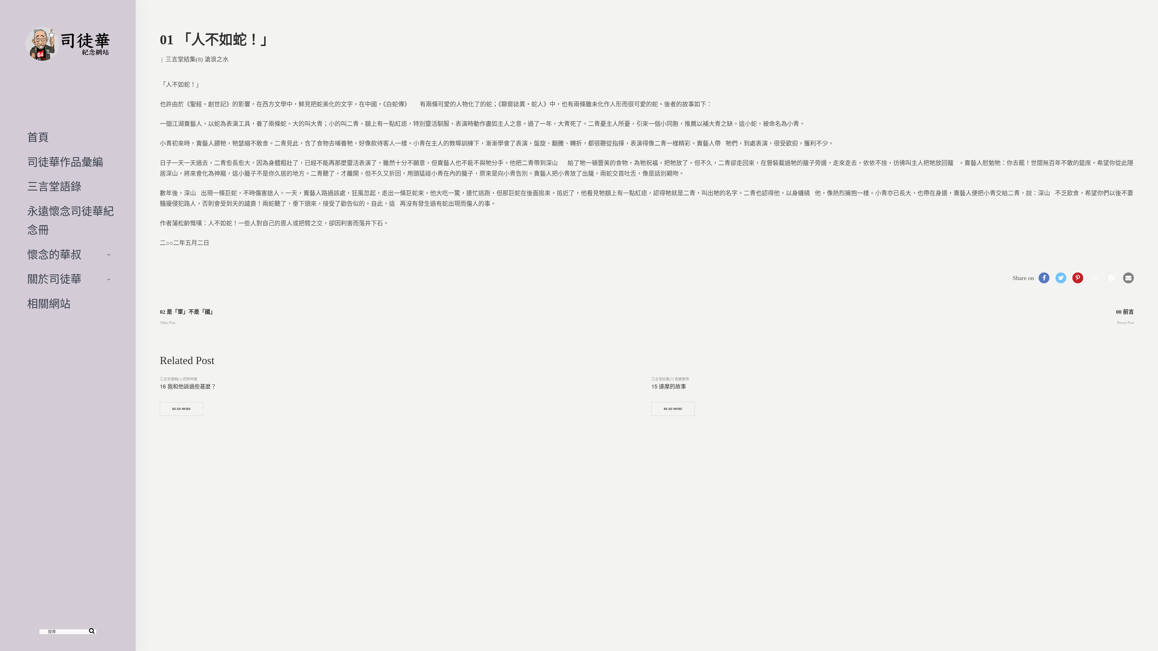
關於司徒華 (54, 279)
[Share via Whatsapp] (1094, 277)
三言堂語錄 (54, 187)
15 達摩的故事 (668, 386)
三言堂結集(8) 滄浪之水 (197, 59)
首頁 (38, 138)
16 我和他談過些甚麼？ (188, 386)
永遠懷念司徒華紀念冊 (70, 221)
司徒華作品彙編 (65, 162)
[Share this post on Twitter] (1060, 277)
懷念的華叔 (54, 255)
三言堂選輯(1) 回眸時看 (179, 379)
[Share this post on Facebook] (1044, 277)
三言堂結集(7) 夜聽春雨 (670, 379)
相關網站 (49, 304)
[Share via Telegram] (1111, 277)
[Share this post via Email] (1128, 277)
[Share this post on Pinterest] (1077, 277)
